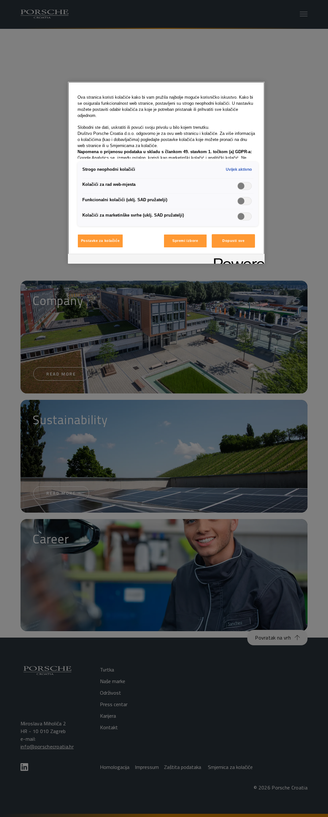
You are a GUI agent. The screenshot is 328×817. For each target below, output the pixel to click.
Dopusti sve (233, 241)
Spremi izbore (185, 241)
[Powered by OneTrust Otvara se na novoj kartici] (237, 260)
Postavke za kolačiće (100, 241)
